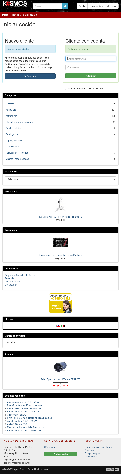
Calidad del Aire (13, 128)
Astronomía (11, 115)
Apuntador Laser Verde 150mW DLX (25, 430)
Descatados (11, 191)
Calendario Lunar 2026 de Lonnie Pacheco (60, 255)
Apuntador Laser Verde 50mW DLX (24, 421)
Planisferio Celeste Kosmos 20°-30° (25, 405)
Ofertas (9, 353)
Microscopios (12, 146)
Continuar (31, 76)
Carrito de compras (15, 335)
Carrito (82, 6)
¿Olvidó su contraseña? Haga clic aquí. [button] (84, 88)
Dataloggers (12, 134)
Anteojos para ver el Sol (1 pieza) (23, 402)
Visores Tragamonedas (17, 158)
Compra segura (12, 281)
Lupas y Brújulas (14, 140)
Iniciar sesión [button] (61, 454)
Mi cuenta (112, 6)
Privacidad (10, 278)
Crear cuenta (50, 446)
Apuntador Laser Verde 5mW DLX (24, 411)
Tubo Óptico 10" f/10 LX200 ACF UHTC (60, 379)
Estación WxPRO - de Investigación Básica (60, 216)
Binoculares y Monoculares (19, 121)
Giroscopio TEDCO (16, 414)
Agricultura (11, 109)
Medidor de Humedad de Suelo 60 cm (26, 427)
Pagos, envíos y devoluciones (20, 275)
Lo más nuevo (12, 229)
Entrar (91, 75)
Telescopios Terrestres (17, 152)
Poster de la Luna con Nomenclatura (25, 408)
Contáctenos (11, 284)
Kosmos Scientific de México (33, 469)
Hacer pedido (96, 6)
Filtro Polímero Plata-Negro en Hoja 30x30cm (29, 417)
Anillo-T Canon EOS (17, 424)
